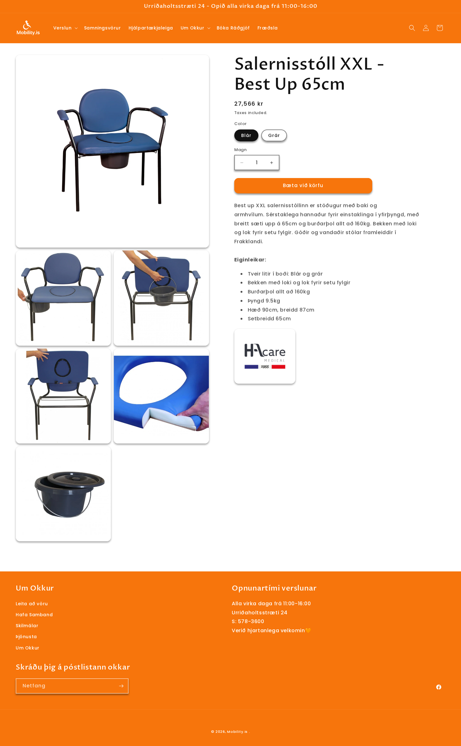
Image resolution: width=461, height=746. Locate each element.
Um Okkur (28, 648)
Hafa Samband (34, 615)
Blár (246, 136)
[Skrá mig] (121, 686)
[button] (65, 27)
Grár (274, 136)
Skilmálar (27, 626)
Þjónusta (26, 636)
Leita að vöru (32, 604)
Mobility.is (237, 731)
